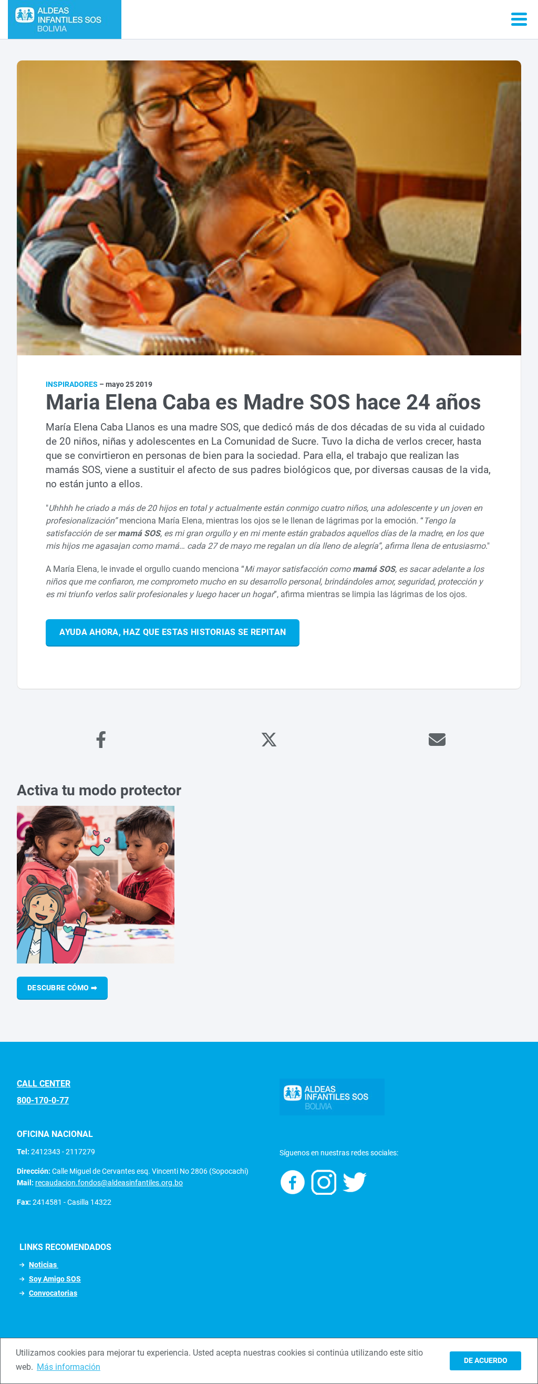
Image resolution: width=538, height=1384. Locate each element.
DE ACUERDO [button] (486, 1360)
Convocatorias (53, 1293)
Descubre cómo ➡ (62, 987)
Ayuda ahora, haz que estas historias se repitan (172, 632)
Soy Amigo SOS (55, 1279)
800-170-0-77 (43, 1100)
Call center (43, 1084)
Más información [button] (68, 1367)
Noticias (43, 1264)
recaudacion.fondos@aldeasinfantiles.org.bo (109, 1182)
